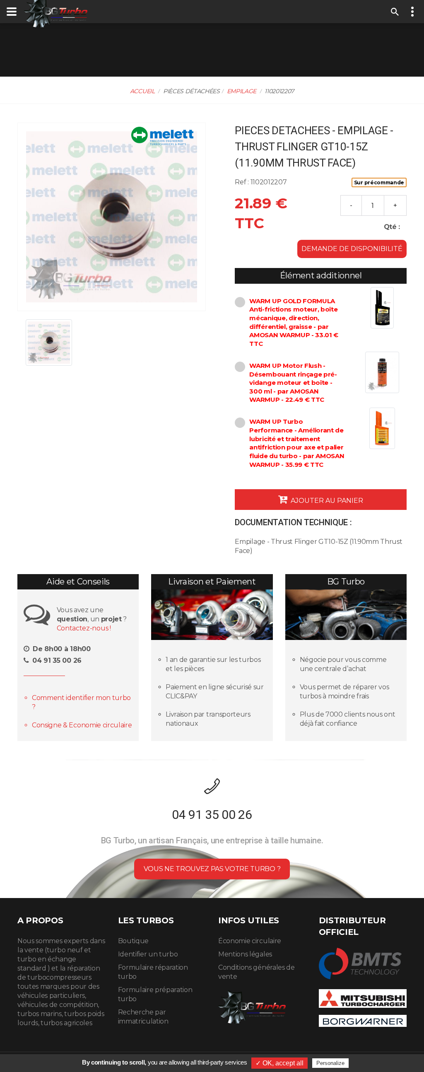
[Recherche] (395, 12)
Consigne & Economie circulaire (82, 725)
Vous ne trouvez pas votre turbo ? (212, 869)
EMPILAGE (241, 91)
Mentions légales (245, 954)
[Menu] (12, 12)
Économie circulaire (249, 941)
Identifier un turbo (148, 954)
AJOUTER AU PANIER (326, 501)
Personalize (330, 1063)
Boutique (133, 941)
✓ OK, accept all (279, 1063)
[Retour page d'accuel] (252, 1005)
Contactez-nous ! (84, 628)
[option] (111, 217)
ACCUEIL (142, 91)
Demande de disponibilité (351, 249)
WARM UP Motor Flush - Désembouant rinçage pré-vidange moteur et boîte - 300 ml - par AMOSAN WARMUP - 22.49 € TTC (293, 383)
